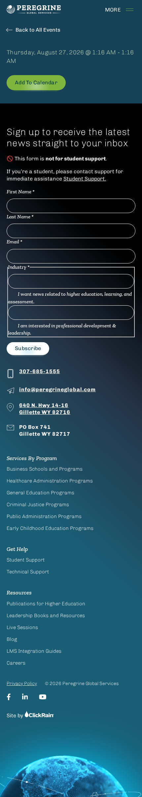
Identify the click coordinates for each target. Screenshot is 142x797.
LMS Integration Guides (34, 651)
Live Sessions (22, 627)
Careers (16, 663)
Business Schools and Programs (45, 469)
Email (14, 241)
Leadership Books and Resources (46, 615)
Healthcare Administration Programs (50, 481)
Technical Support (28, 572)
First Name (21, 191)
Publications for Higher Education (46, 604)
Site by (15, 715)
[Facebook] (9, 697)
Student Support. (84, 179)
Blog (12, 639)
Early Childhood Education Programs (50, 528)
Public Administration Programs (44, 516)
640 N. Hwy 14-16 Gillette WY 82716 (44, 408)
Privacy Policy (22, 683)
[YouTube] (43, 697)
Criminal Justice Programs (38, 505)
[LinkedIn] (25, 697)
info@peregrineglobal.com (57, 389)
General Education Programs (40, 493)
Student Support (26, 560)
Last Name (20, 216)
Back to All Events (38, 30)
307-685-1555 (39, 371)
